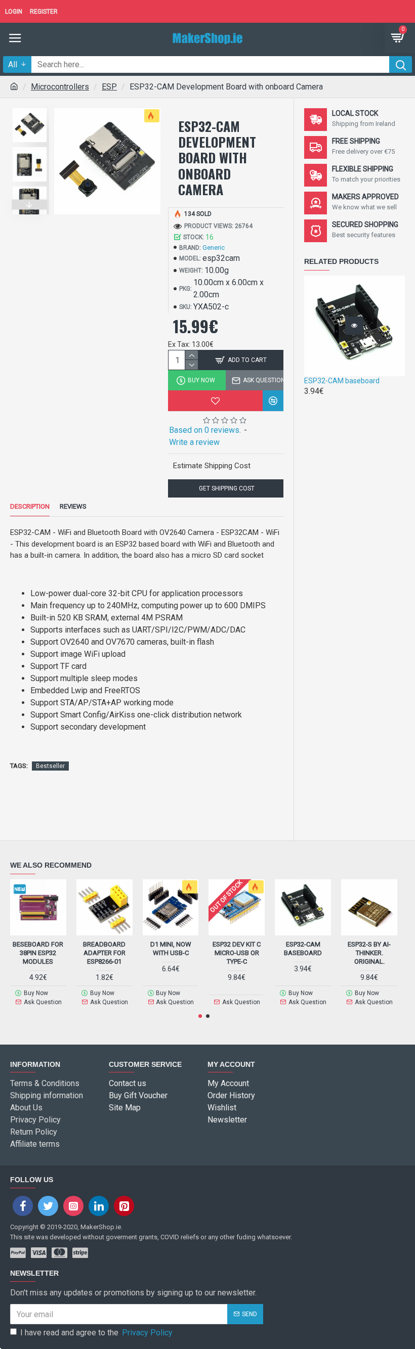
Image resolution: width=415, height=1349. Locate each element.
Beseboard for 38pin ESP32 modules (38, 952)
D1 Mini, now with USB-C (170, 948)
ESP (109, 87)
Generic (213, 247)
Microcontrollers (60, 87)
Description (30, 506)
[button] (30, 106)
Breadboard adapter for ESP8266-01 (104, 952)
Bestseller (50, 766)
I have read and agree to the (96, 1332)
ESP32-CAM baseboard (342, 381)
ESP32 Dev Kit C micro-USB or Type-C (237, 952)
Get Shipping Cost (226, 488)
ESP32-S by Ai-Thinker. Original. (369, 952)
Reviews (73, 506)
